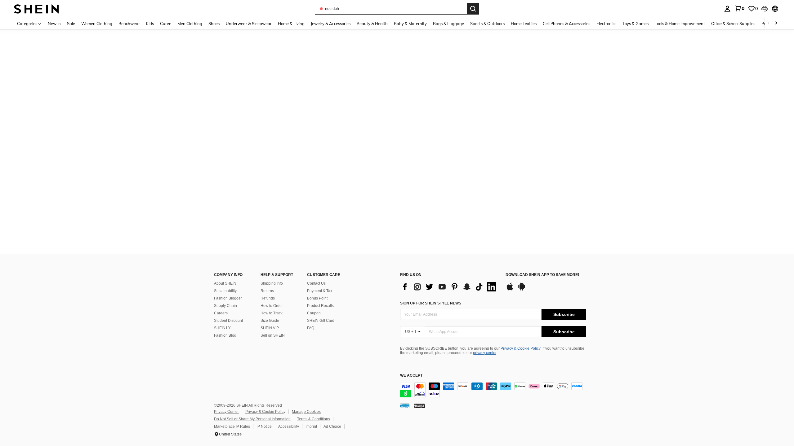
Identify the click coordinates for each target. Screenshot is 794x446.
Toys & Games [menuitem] (635, 23)
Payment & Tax (319, 291)
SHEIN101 (223, 328)
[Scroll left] (768, 23)
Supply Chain (225, 306)
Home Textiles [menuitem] (524, 23)
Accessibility (288, 426)
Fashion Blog (225, 335)
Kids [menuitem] (150, 23)
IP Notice (264, 426)
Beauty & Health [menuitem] (372, 23)
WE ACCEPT (411, 376)
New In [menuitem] (54, 23)
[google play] (521, 289)
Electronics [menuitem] (606, 23)
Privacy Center (226, 411)
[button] (764, 8)
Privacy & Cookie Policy (521, 348)
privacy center (484, 353)
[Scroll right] (776, 23)
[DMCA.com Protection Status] (419, 406)
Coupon (314, 313)
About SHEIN (225, 283)
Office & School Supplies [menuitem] (733, 23)
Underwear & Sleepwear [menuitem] (249, 23)
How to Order (272, 306)
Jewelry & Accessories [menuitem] (330, 23)
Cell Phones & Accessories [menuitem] (566, 23)
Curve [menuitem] (165, 23)
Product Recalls (320, 306)
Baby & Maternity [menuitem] (410, 23)
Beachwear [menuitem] (129, 23)
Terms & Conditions (313, 419)
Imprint (311, 426)
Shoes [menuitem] (214, 23)
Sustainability (225, 291)
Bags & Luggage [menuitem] (448, 23)
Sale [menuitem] (71, 23)
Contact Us (316, 283)
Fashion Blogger (228, 298)
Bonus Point (317, 298)
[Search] (473, 9)
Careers (221, 313)
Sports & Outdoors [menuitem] (487, 23)
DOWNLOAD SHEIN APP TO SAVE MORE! (542, 275)
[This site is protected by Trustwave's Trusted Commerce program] (404, 406)
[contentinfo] (493, 390)
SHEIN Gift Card (320, 320)
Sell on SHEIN (273, 335)
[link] (739, 8)
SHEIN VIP (270, 328)
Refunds (268, 298)
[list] (449, 286)
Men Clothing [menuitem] (189, 23)
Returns (267, 291)
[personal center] (727, 8)
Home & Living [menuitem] (291, 23)
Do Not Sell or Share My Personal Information (252, 419)
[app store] (510, 289)
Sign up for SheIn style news (430, 303)
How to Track (272, 313)
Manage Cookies (306, 411)
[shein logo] (36, 8)
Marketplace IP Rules (232, 426)
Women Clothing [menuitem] (96, 23)
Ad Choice (332, 426)
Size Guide (270, 320)
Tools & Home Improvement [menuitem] (680, 23)
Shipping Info (272, 283)
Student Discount (228, 320)
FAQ (310, 328)
